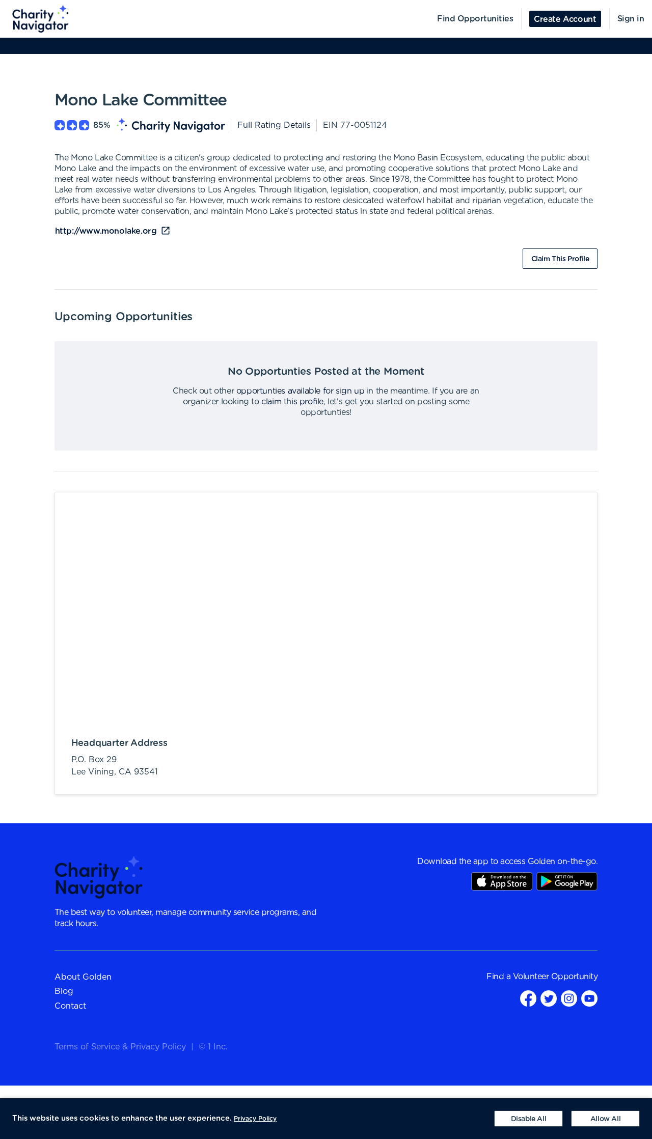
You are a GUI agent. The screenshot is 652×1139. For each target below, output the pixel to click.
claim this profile (292, 402)
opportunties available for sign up (300, 391)
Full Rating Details (274, 125)
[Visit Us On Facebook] (528, 998)
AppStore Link (501, 881)
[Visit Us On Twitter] (548, 998)
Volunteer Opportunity (555, 977)
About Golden (83, 977)
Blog (64, 991)
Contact (70, 1006)
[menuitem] (34, 19)
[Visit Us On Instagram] (569, 998)
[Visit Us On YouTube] (589, 998)
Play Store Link (566, 881)
